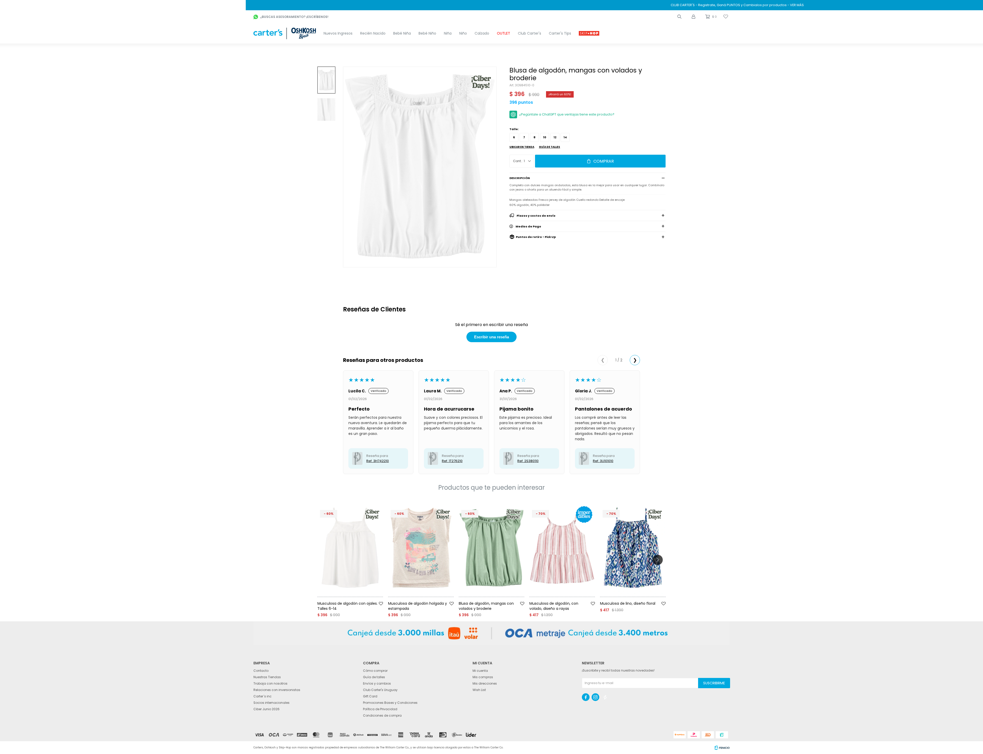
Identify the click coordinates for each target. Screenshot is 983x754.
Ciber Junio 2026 (266, 709)
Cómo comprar (375, 670)
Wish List (479, 690)
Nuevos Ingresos (338, 33)
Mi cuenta (480, 670)
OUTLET (503, 33)
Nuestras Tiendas (267, 677)
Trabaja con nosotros (270, 683)
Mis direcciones (485, 683)
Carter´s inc (262, 696)
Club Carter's (529, 33)
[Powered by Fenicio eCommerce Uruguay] (722, 747)
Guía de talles (549, 147)
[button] (679, 16)
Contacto (261, 670)
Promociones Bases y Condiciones (390, 702)
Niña (448, 33)
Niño (463, 33)
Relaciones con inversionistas (276, 690)
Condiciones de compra (382, 715)
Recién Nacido (373, 33)
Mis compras (483, 677)
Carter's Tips (560, 33)
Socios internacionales (271, 702)
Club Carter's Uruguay (380, 690)
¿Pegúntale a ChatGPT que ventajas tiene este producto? (566, 114)
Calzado (482, 33)
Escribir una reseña (491, 337)
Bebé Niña (402, 33)
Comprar (603, 161)
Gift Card (370, 696)
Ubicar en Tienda (521, 147)
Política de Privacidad (380, 709)
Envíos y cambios (377, 683)
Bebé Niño (427, 33)
